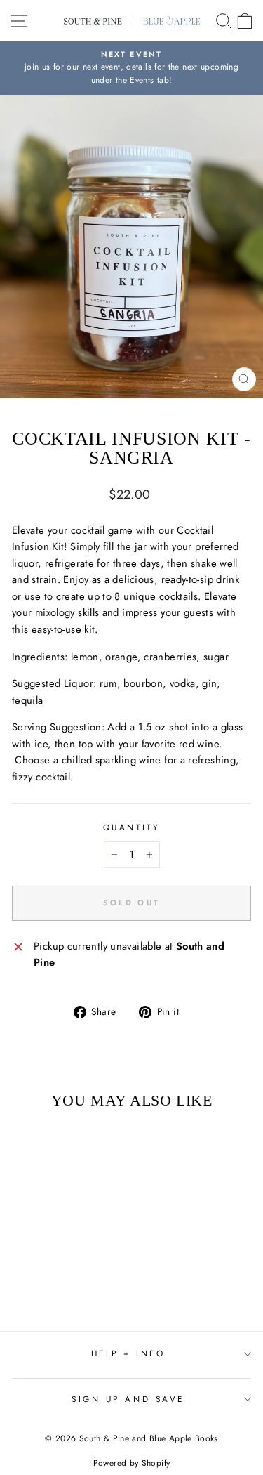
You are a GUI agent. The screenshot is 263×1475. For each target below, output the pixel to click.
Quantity (131, 827)
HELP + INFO (128, 1353)
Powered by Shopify (131, 1463)
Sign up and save (128, 1399)
